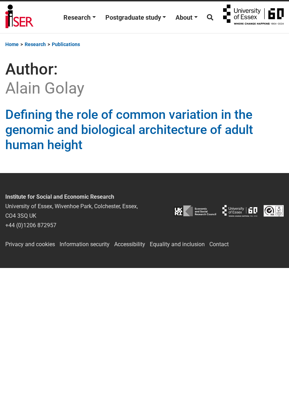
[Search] (210, 17)
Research (77, 17)
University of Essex (253, 17)
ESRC (195, 211)
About (184, 17)
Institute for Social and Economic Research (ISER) (19, 17)
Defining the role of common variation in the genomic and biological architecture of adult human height (129, 129)
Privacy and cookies (30, 244)
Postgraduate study (133, 17)
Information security (85, 244)
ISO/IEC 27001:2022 (274, 211)
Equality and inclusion (177, 244)
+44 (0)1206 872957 (30, 225)
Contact (219, 244)
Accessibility (129, 244)
